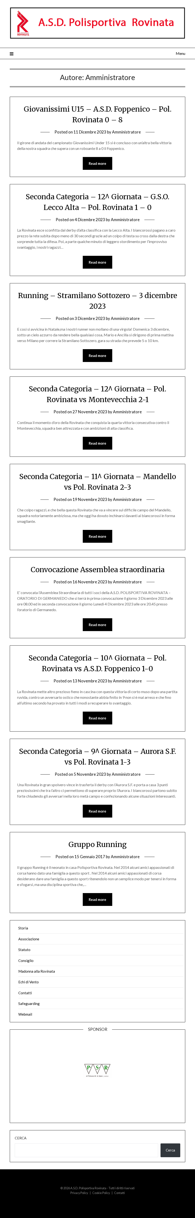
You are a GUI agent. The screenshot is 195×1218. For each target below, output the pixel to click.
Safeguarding (29, 1003)
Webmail (25, 1014)
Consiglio (26, 960)
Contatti (25, 993)
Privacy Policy (79, 1193)
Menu (180, 53)
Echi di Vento (28, 982)
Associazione (28, 939)
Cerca (20, 1138)
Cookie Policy (101, 1193)
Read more (97, 163)
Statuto (24, 949)
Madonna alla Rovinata (36, 971)
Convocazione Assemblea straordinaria (98, 569)
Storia (23, 928)
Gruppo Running (97, 844)
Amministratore (126, 131)
